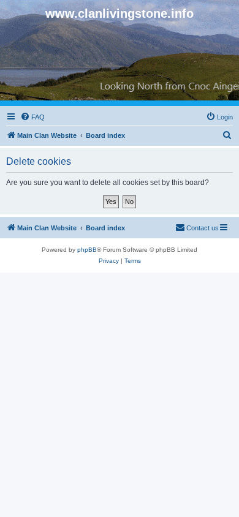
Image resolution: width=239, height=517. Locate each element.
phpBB (87, 249)
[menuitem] (32, 117)
